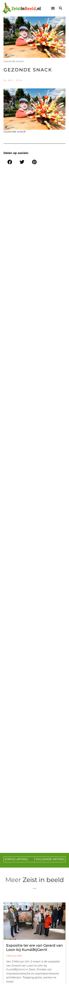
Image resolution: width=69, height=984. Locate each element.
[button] (53, 8)
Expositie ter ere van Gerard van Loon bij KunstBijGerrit (34, 947)
